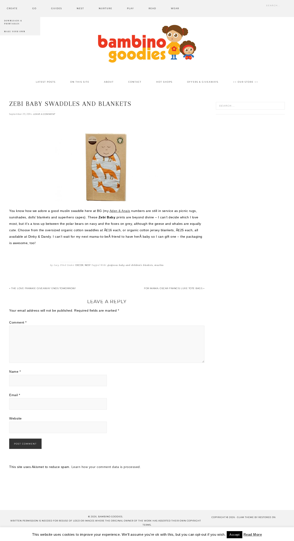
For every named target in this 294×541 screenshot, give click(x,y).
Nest (88, 265)
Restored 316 (267, 517)
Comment (18, 322)
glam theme (245, 517)
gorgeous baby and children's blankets (130, 265)
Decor (79, 265)
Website (15, 418)
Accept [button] (234, 534)
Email (14, 395)
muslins (159, 265)
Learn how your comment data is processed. (106, 467)
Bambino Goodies (147, 44)
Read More (252, 534)
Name (15, 371)
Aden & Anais (120, 211)
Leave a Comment (44, 114)
